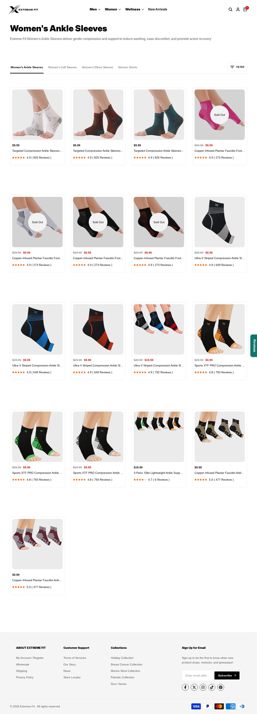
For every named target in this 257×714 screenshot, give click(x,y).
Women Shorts (127, 67)
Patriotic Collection (122, 677)
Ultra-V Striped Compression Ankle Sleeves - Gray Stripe (220, 258)
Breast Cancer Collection (126, 664)
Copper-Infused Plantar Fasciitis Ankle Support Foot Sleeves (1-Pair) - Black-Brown (220, 472)
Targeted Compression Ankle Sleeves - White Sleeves (37, 150)
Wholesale (22, 664)
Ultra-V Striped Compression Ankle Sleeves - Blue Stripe (37, 365)
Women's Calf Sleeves (62, 67)
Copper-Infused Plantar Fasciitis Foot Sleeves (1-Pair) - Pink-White (220, 150)
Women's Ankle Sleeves (27, 67)
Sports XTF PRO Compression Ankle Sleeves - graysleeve (98, 472)
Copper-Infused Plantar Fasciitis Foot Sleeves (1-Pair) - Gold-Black (159, 258)
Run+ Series (118, 684)
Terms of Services (74, 657)
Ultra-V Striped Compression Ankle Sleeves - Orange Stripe (98, 365)
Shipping (21, 670)
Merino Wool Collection (125, 670)
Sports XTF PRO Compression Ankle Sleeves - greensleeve (37, 472)
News (66, 670)
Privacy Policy (25, 677)
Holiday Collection (122, 657)
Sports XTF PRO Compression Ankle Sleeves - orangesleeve (220, 365)
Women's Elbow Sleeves (97, 67)
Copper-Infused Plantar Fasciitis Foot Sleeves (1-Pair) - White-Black (98, 258)
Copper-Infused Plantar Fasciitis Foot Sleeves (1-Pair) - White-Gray (37, 258)
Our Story (69, 664)
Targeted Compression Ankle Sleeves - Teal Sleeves (159, 150)
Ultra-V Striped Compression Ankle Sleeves (159, 365)
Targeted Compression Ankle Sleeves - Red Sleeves (98, 150)
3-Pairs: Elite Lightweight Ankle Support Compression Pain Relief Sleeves (159, 472)
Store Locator (72, 677)
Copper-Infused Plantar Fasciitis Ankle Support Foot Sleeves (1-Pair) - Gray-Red (37, 580)
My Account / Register (30, 657)
